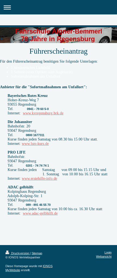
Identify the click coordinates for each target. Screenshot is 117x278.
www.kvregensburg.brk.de (43, 113)
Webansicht (104, 256)
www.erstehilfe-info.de (39, 178)
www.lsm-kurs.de (35, 144)
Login (108, 252)
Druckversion (20, 253)
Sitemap (37, 253)
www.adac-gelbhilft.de (40, 213)
